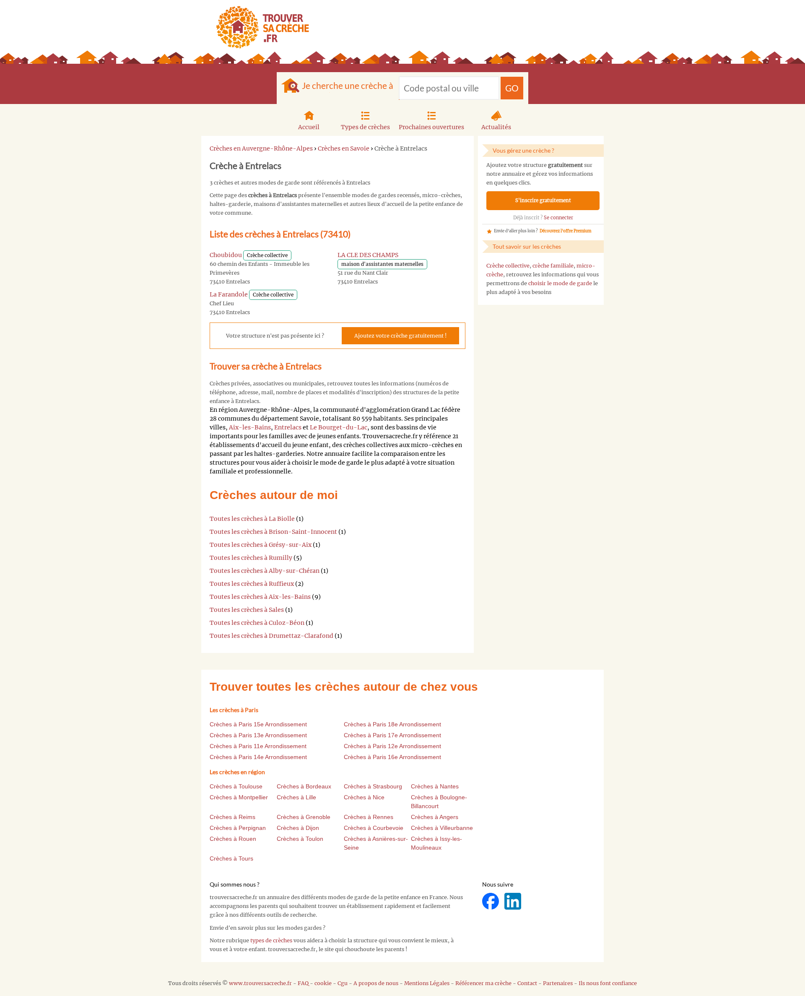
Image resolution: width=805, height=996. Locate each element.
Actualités (496, 127)
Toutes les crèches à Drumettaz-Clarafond (271, 636)
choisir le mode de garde (560, 283)
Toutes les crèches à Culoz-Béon (257, 623)
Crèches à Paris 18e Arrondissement (392, 724)
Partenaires (558, 983)
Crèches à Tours (231, 858)
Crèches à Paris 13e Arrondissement (258, 735)
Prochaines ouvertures (431, 127)
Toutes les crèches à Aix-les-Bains (260, 597)
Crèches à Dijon (298, 827)
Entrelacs (287, 427)
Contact (527, 983)
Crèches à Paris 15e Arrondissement (258, 724)
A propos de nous (375, 983)
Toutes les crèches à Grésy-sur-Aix (261, 545)
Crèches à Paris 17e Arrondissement (392, 735)
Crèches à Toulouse (236, 786)
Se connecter (558, 218)
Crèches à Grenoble (303, 817)
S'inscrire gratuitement (543, 200)
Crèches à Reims (232, 817)
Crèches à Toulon (300, 838)
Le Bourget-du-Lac (338, 427)
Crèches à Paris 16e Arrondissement (392, 757)
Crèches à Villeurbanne (442, 827)
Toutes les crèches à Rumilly (251, 558)
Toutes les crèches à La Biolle (252, 519)
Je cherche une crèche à (347, 85)
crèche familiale (553, 266)
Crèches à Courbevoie (373, 827)
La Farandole (229, 294)
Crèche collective (508, 266)
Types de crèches (365, 127)
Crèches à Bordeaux (304, 786)
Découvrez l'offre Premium (565, 231)
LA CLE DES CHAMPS (368, 255)
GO (512, 88)
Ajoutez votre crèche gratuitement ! (400, 336)
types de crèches (271, 940)
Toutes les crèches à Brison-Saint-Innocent (273, 532)
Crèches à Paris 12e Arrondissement (392, 746)
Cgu (343, 983)
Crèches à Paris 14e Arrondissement (258, 757)
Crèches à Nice (364, 797)
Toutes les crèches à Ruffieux (252, 584)
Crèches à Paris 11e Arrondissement (258, 746)
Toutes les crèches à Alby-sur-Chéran (264, 571)
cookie (323, 983)
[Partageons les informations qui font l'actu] (491, 901)
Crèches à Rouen (233, 838)
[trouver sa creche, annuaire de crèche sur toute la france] (259, 27)
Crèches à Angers (434, 817)
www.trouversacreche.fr (260, 983)
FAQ (303, 983)
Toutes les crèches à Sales (247, 610)
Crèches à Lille (296, 797)
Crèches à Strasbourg (373, 786)
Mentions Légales (426, 983)
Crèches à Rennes (368, 817)
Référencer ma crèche (483, 983)
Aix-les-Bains (250, 427)
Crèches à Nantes (435, 786)
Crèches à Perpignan (238, 827)
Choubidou (226, 255)
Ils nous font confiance (608, 983)
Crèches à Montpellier (239, 797)
